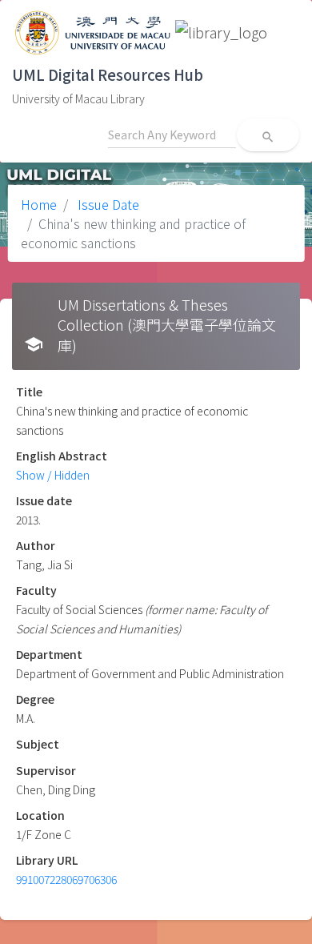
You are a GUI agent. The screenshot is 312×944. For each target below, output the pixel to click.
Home (39, 204)
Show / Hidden (53, 475)
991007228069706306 (66, 879)
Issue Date (106, 204)
